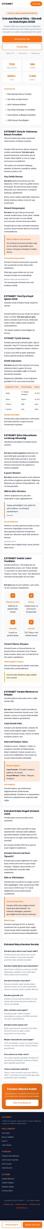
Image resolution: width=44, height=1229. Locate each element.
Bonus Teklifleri (8, 1137)
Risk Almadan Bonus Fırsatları (19, 94)
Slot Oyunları (7, 1164)
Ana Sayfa (6, 1133)
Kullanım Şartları (8, 1187)
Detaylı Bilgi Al (12, 1225)
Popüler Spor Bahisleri (10, 1156)
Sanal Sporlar (7, 1168)
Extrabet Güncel (21, 1204)
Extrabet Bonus (22, 1208)
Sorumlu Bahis (7, 1191)
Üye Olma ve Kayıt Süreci (17, 99)
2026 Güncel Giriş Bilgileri (18, 120)
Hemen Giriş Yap (32, 1225)
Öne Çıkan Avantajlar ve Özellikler (21, 110)
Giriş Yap (36, 4)
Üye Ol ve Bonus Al (22, 1103)
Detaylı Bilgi (22, 47)
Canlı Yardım (6, 1145)
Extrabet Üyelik (34, 1204)
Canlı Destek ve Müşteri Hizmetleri (21, 115)
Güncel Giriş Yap (22, 39)
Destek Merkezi (8, 1179)
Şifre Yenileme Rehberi (16, 104)
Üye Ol (4, 1141)
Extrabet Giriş (8, 1204)
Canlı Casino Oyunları (10, 1160)
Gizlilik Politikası (8, 1183)
